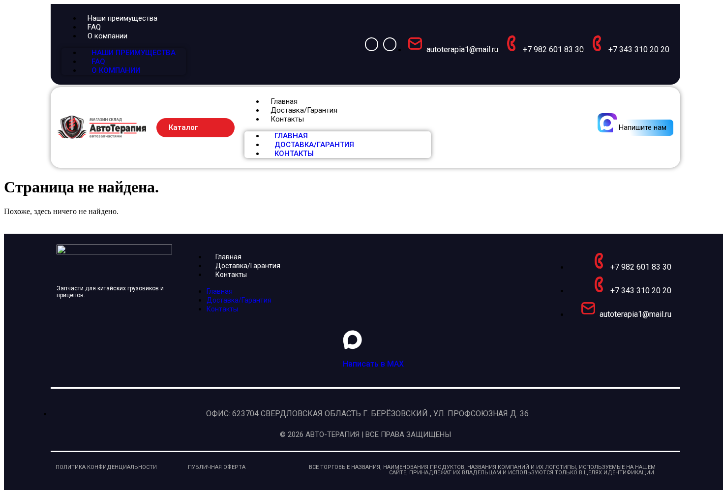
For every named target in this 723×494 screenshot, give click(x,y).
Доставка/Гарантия (304, 110)
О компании (107, 35)
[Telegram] (389, 44)
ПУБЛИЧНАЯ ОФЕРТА (216, 467)
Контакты (287, 119)
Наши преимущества (122, 18)
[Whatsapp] (371, 44)
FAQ (94, 27)
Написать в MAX (373, 364)
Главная (284, 101)
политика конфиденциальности (106, 467)
